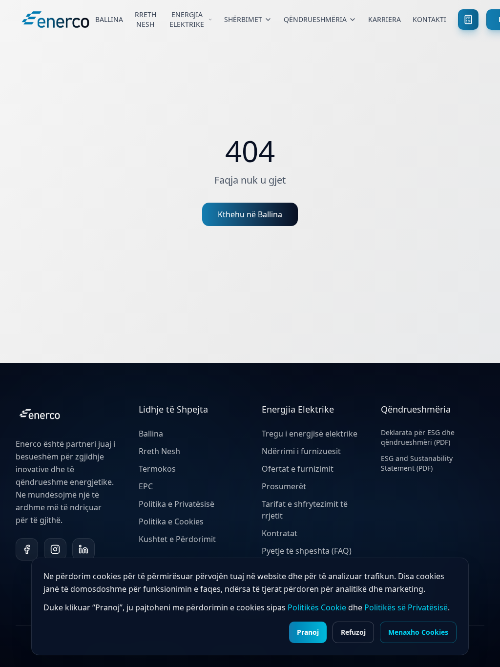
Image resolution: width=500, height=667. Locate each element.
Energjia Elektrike (186, 19)
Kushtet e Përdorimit (177, 539)
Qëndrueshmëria (416, 409)
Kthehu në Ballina (250, 214)
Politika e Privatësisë (176, 504)
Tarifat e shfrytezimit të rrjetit (305, 510)
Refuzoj (353, 632)
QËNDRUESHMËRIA (315, 19)
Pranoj (308, 632)
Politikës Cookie (317, 607)
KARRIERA (384, 19)
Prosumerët (284, 486)
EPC (146, 486)
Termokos (157, 468)
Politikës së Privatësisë (406, 607)
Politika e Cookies (171, 521)
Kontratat (279, 533)
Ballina (109, 19)
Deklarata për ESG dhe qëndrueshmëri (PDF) (418, 437)
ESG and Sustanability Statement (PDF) (417, 463)
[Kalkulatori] (468, 19)
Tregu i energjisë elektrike (309, 433)
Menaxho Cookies (418, 632)
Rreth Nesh (145, 19)
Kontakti (429, 19)
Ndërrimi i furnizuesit (301, 451)
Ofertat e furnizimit (297, 468)
